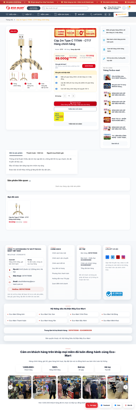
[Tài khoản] (124, 8)
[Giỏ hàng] (128, 8)
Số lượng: (58, 96)
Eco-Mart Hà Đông (111, 314)
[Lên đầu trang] (132, 391)
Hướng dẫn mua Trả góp (60, 278)
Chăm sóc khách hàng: (89, 264)
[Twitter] (113, 257)
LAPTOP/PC (98, 14)
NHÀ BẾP (81, 14)
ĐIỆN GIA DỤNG (63, 14)
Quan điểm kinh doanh (60, 283)
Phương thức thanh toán (60, 273)
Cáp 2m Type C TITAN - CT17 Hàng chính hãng (19, 218)
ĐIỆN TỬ (28, 14)
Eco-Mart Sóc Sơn (48, 314)
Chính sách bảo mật (59, 253)
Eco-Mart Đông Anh (17, 314)
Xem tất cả (115, 143)
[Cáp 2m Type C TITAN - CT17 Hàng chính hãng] (19, 208)
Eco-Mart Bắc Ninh (79, 321)
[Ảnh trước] (10, 387)
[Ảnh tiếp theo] (125, 387)
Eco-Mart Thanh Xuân (17, 321)
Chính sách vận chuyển (60, 258)
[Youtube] (118, 257)
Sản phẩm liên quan (17, 180)
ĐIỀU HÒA (13, 14)
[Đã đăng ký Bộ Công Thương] (114, 294)
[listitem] (19, 387)
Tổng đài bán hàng (87, 268)
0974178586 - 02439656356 (80, 330)
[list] (68, 387)
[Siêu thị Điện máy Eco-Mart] (15, 8)
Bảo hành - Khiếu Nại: (88, 259)
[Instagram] (123, 257)
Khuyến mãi (122, 14)
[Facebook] (107, 257)
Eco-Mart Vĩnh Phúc (80, 314)
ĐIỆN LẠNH (44, 14)
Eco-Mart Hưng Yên (48, 321)
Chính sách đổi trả (58, 263)
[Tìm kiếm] (44, 8)
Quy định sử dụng (58, 268)
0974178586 (113, 9)
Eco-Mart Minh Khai (111, 321)
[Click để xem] (29, 50)
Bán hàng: (89, 253)
